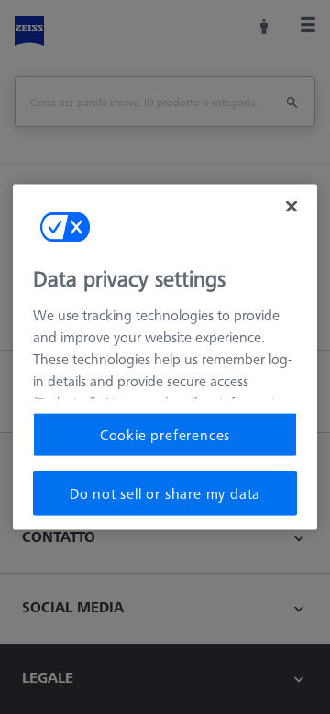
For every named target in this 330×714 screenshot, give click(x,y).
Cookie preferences (165, 435)
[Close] (291, 207)
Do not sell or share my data (165, 493)
